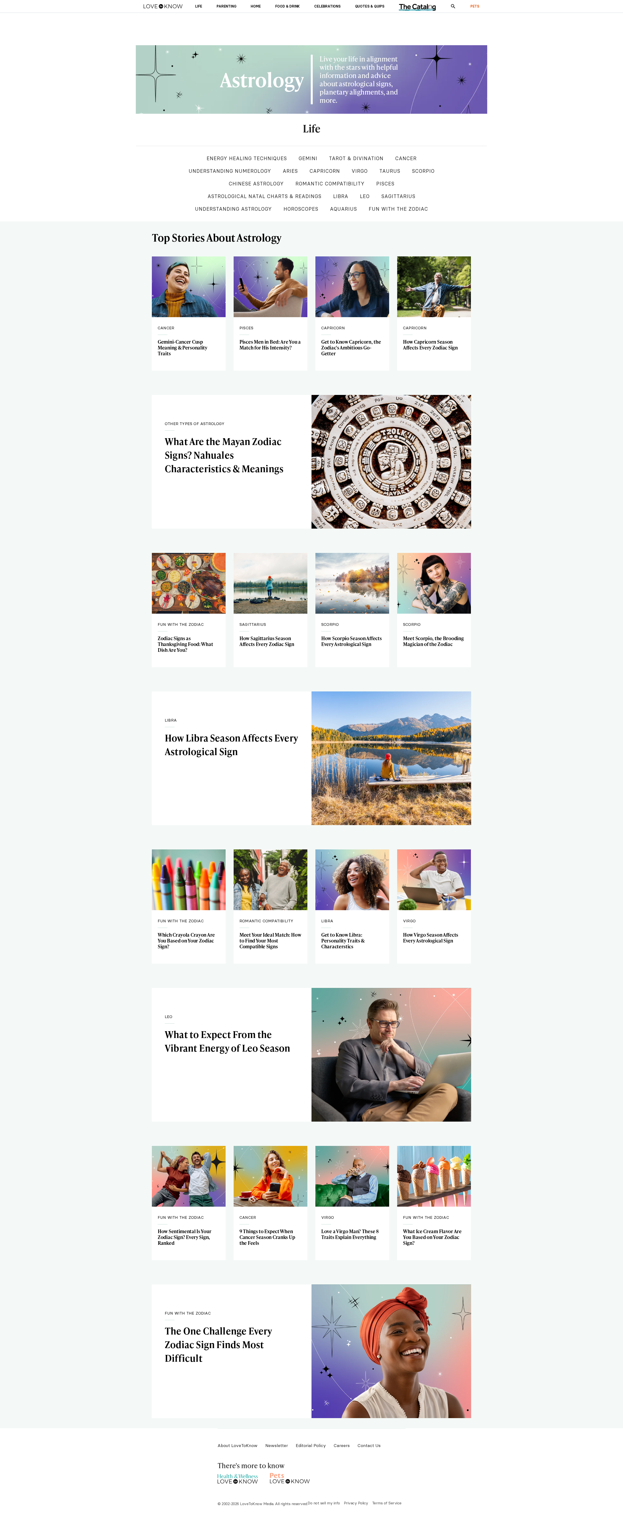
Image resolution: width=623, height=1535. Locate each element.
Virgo (360, 171)
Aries (290, 171)
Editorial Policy (311, 1445)
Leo (365, 196)
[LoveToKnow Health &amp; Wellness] (238, 1477)
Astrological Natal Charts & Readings (264, 196)
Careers (342, 1445)
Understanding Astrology (233, 209)
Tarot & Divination (356, 158)
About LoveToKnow (237, 1445)
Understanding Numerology (230, 171)
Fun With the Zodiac (398, 209)
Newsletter (276, 1445)
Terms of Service (387, 1502)
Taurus (389, 171)
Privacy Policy (356, 1502)
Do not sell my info (324, 1502)
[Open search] (453, 6)
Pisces (385, 184)
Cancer (406, 158)
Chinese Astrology (256, 184)
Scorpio (423, 171)
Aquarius (343, 209)
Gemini (308, 158)
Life (311, 128)
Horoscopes (301, 209)
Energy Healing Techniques (247, 158)
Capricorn (325, 171)
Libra (340, 196)
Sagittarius (398, 196)
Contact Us (369, 1445)
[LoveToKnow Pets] (290, 1477)
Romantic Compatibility (330, 184)
